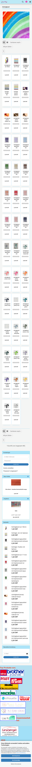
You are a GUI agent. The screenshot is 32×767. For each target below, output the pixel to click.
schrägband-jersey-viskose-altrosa (26, 93)
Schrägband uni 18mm (7, 66)
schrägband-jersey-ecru (17, 304)
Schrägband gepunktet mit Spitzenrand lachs (7, 199)
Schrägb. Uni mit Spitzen (16, 93)
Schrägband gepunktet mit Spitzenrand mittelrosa (7, 226)
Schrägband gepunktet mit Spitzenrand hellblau (26, 146)
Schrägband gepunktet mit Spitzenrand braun (26, 173)
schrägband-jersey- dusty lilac (26, 358)
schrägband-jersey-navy (7, 304)
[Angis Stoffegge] (3, 2)
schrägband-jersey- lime (17, 357)
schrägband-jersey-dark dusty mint (26, 252)
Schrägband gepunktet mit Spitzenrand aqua (16, 252)
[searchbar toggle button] (23, 2)
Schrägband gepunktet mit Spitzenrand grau (7, 252)
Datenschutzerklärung (20, 752)
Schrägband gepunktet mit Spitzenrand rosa (16, 226)
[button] (4, 42)
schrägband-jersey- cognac (17, 385)
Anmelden (16, 464)
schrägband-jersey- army (26, 331)
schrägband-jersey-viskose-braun (26, 120)
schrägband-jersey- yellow (26, 385)
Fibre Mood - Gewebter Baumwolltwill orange (16, 489)
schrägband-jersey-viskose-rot (7, 120)
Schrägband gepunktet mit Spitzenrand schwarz (26, 67)
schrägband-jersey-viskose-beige (17, 120)
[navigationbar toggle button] (30, 2)
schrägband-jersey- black (7, 411)
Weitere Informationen (16, 764)
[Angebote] (28, 499)
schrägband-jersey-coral (7, 278)
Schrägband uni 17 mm (16, 66)
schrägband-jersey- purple (7, 385)
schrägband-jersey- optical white (7, 332)
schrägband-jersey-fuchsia (17, 279)
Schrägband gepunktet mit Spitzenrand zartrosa (26, 199)
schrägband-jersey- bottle (7, 358)
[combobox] (15, 42)
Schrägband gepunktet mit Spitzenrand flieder (16, 146)
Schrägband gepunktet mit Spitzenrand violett (7, 146)
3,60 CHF (16, 493)
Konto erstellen (8, 468)
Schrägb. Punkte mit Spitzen (7, 93)
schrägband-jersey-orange (26, 279)
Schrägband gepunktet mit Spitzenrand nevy (26, 226)
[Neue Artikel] (28, 476)
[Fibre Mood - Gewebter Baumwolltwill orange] (16, 482)
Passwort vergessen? (10, 471)
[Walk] (16, 504)
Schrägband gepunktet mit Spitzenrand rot (16, 199)
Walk (16, 510)
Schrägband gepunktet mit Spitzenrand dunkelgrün (7, 173)
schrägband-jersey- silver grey (17, 411)
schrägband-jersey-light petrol (26, 305)
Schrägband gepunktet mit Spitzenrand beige (16, 173)
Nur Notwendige (16, 760)
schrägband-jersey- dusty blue (17, 332)
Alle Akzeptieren (16, 755)
